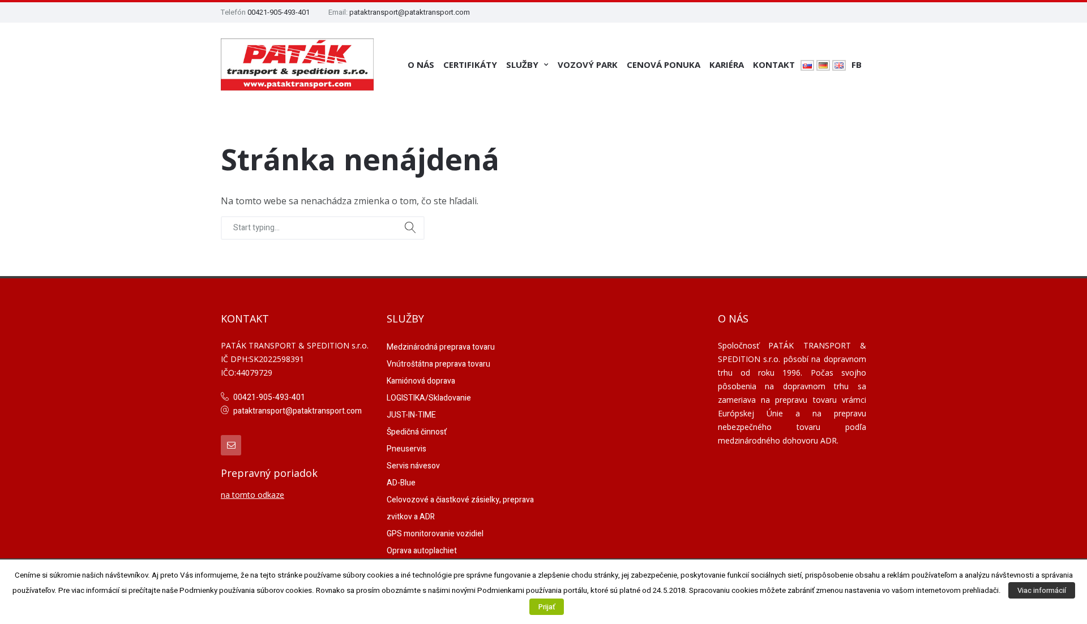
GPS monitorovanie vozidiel (435, 534)
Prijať (546, 606)
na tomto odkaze (252, 494)
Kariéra (726, 64)
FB (856, 64)
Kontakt (774, 64)
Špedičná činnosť (417, 432)
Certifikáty (470, 64)
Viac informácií (1041, 590)
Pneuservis (406, 449)
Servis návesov (413, 466)
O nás (421, 64)
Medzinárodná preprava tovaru (441, 347)
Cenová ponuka (663, 64)
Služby (522, 64)
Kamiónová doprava (421, 381)
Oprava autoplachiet (422, 551)
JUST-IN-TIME (411, 415)
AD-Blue (401, 483)
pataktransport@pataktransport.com (409, 12)
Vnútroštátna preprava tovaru (438, 364)
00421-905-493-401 (278, 12)
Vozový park (588, 64)
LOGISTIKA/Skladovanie (429, 398)
